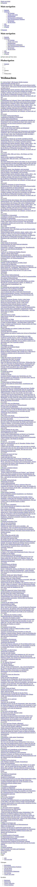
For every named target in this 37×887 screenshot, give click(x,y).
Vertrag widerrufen (9, 883)
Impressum (7, 880)
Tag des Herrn (11, 22)
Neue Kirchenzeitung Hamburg (16, 19)
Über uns (6, 25)
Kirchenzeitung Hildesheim (15, 18)
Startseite (6, 10)
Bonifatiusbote (11, 16)
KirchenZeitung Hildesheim (11, 871)
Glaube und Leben (13, 14)
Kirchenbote (11, 21)
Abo (5, 24)
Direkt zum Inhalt (5, 1)
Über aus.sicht (8, 859)
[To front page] (3, 853)
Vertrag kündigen (9, 885)
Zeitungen (7, 11)
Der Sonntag (11, 13)
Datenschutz (7, 881)
